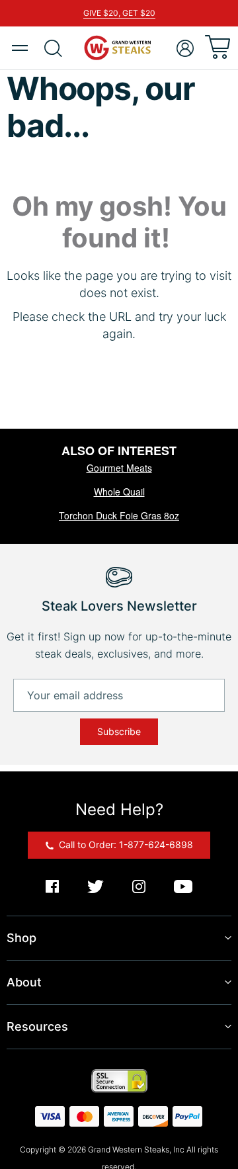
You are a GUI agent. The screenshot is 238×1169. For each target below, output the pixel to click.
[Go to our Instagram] (139, 887)
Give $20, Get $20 (119, 13)
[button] (185, 48)
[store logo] (119, 48)
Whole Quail (119, 491)
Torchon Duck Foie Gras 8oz (119, 515)
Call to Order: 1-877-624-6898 (124, 844)
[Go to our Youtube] (183, 887)
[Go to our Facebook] (52, 887)
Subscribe (119, 731)
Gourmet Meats (119, 467)
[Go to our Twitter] (95, 887)
